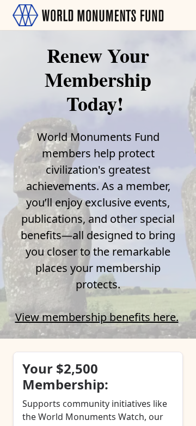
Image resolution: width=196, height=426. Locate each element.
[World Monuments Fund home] (88, 15)
